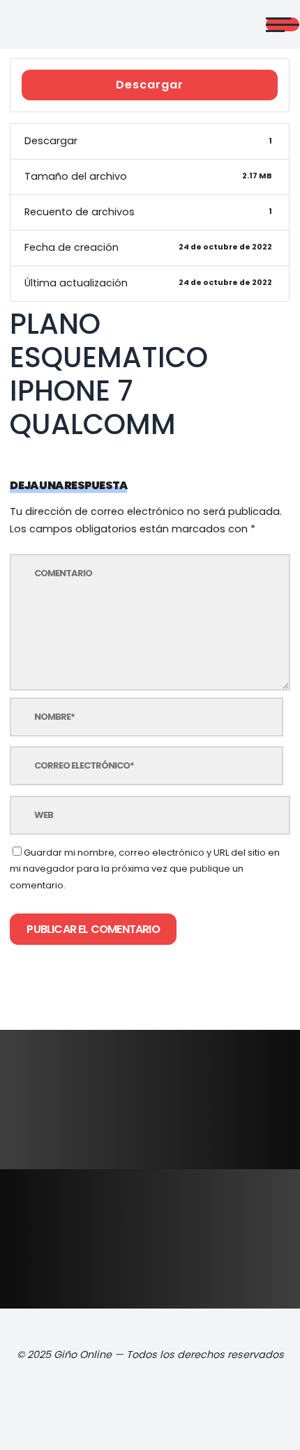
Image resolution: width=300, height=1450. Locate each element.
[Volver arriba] (261, 1416)
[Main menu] (282, 24)
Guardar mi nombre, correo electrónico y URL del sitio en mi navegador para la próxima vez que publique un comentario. (145, 869)
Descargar (150, 85)
